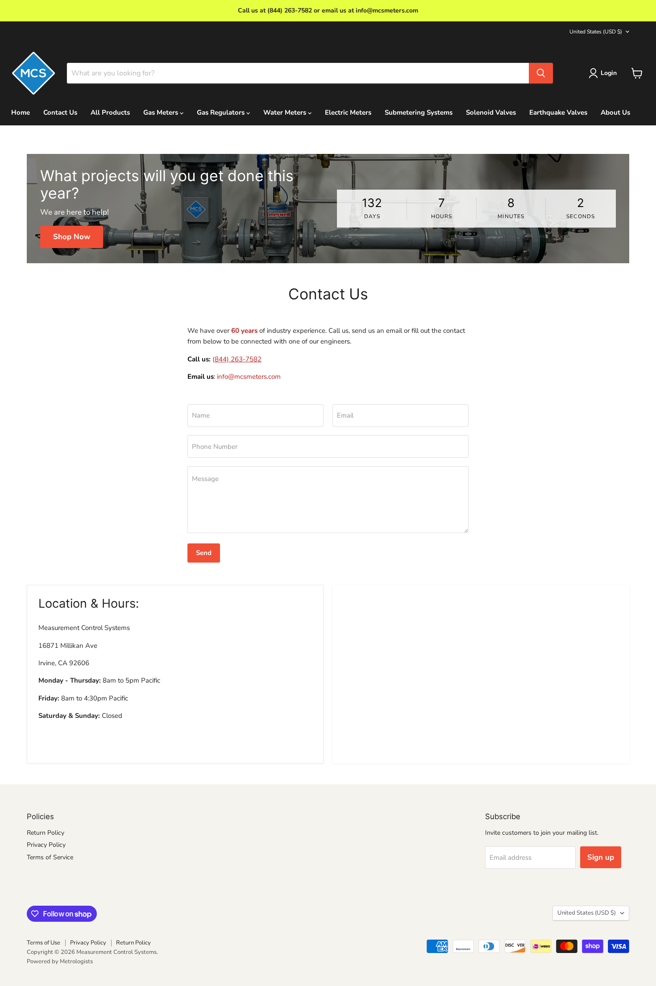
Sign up (600, 857)
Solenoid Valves (491, 112)
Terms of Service (50, 857)
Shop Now (71, 237)
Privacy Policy (46, 845)
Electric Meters (348, 112)
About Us (615, 112)
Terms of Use (43, 943)
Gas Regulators (221, 112)
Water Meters (285, 112)
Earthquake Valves (558, 112)
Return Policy (45, 833)
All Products (110, 112)
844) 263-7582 (238, 359)
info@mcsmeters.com (249, 376)
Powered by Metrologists (60, 961)
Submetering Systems (419, 112)
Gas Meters (161, 112)
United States (595, 31)
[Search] (541, 73)
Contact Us (60, 112)
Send (204, 552)
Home (20, 112)
